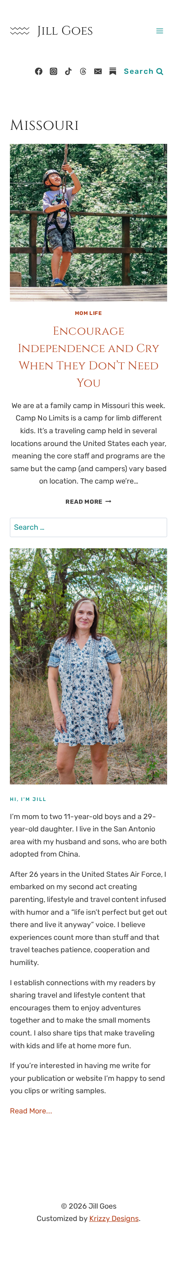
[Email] (98, 71)
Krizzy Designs (114, 1218)
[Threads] (83, 71)
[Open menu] (159, 30)
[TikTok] (68, 71)
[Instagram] (53, 71)
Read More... (31, 1110)
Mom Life (88, 313)
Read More (88, 501)
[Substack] (112, 71)
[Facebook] (38, 71)
